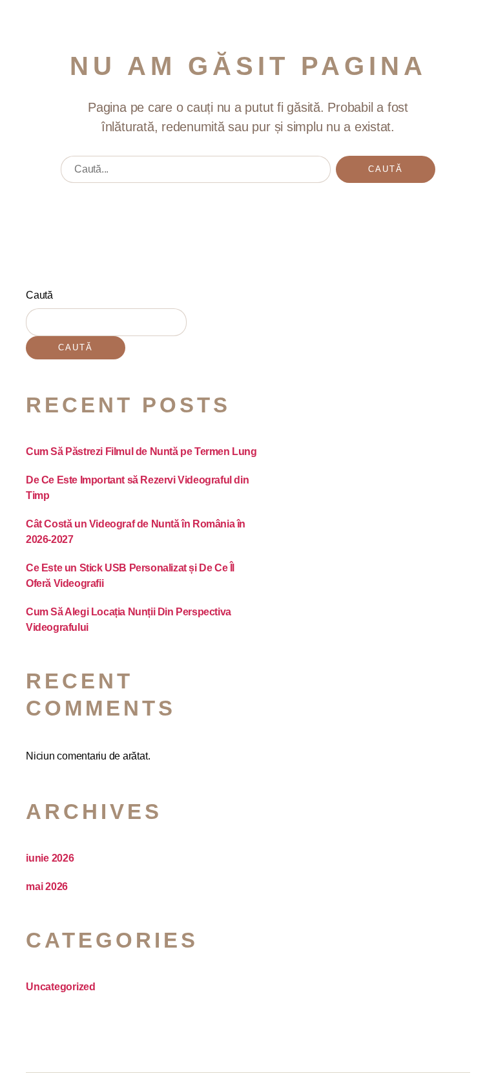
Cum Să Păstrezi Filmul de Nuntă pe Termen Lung (141, 451)
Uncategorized (61, 986)
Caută (39, 295)
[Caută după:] (193, 172)
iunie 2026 (50, 858)
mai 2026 (47, 886)
